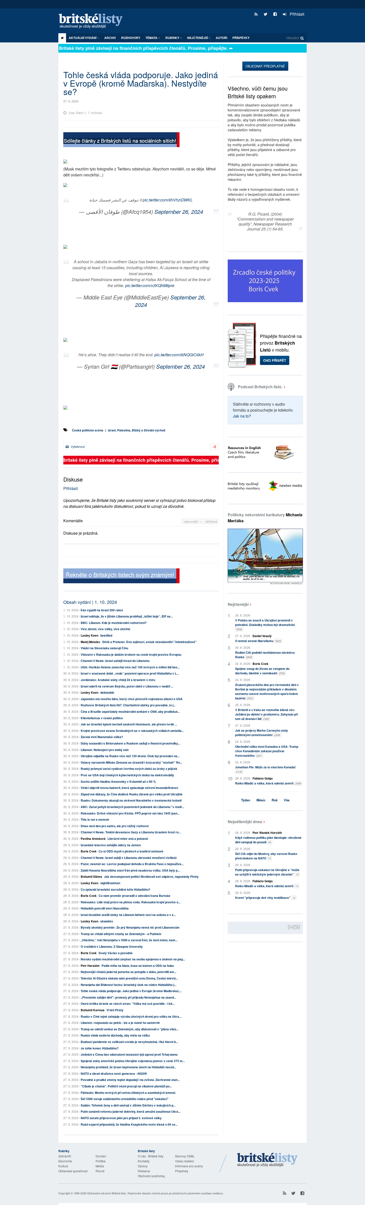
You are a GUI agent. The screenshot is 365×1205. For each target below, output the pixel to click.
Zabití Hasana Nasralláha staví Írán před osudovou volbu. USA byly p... (130, 870)
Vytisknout (77, 446)
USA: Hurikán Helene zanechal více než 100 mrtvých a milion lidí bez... (130, 667)
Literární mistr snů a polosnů (128, 838)
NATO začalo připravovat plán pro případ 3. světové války (121, 1118)
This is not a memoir (95, 819)
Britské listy (93, 21)
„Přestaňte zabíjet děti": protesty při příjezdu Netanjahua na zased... (128, 997)
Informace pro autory (189, 1166)
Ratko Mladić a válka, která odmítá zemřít (268, 783)
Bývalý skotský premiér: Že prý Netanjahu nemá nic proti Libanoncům (130, 927)
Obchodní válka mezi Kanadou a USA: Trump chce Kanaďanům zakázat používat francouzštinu (266, 751)
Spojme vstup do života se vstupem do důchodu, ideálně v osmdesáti (262, 670)
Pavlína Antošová (93, 838)
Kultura (63, 1166)
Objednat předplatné (265, 66)
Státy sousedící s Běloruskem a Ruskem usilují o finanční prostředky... (130, 743)
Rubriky (172, 37)
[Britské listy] (121, 140)
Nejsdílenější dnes (245, 821)
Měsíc (260, 800)
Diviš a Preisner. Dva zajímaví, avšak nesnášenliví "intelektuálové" (149, 642)
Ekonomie (65, 1161)
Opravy (142, 1166)
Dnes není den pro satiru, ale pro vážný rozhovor (115, 826)
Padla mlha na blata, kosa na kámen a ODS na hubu (138, 965)
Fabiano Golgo (263, 778)
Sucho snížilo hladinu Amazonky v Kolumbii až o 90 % (118, 781)
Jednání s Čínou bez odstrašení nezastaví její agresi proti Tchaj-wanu (129, 1054)
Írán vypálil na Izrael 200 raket (102, 610)
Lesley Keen (89, 635)
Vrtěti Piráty (115, 1010)
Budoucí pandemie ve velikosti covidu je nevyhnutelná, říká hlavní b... (129, 1042)
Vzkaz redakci (184, 1161)
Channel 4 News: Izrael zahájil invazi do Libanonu (115, 660)
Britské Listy (267, 1160)
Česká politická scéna (87, 430)
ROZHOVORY (130, 37)
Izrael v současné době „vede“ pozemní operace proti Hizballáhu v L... (130, 673)
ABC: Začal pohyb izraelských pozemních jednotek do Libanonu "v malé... (132, 807)
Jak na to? (242, 416)
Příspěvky (241, 37)
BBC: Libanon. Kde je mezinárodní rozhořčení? (113, 622)
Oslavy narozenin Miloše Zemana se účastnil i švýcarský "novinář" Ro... (131, 762)
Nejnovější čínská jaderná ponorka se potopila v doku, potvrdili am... (128, 972)
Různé (100, 1171)
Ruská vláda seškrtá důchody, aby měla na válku (115, 1035)
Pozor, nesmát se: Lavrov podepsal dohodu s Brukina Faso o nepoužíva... (132, 864)
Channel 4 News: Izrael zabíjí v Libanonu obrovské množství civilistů (129, 857)
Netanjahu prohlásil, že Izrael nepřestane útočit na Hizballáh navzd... (128, 1067)
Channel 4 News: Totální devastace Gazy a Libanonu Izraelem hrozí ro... (131, 832)
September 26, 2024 (178, 211)
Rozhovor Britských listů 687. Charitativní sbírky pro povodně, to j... (128, 705)
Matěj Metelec (90, 642)
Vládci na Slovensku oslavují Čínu (104, 648)
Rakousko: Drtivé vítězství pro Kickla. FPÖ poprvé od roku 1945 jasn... (130, 813)
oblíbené (211, 521)
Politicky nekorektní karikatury (265, 517)
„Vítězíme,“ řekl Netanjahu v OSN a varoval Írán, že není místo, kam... (129, 940)
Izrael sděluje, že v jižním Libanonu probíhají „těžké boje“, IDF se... (127, 616)
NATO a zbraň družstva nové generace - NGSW (114, 1073)
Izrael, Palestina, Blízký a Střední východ (136, 430)
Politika (101, 1161)
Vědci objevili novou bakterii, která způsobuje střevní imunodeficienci (129, 787)
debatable (107, 692)
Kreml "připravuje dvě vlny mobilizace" (265, 897)
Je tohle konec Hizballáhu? (99, 1048)
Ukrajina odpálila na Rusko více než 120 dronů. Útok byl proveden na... (130, 756)
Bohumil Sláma (91, 876)
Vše (287, 800)
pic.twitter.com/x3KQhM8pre (149, 285)
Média (100, 1166)
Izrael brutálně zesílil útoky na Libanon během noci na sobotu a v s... (128, 914)
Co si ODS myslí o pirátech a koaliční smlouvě (131, 851)
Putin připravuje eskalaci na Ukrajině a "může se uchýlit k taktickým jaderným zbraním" (267, 872)
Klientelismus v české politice (102, 718)
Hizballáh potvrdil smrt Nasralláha (105, 908)
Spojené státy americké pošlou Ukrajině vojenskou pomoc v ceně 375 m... (133, 1061)
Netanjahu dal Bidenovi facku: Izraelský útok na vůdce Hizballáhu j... (128, 984)
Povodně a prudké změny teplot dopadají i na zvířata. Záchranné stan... (130, 1079)
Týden (245, 800)
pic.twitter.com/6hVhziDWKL (168, 200)
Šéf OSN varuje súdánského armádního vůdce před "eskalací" (125, 1099)
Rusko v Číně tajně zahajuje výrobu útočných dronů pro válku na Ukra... (131, 1016)
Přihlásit (296, 14)
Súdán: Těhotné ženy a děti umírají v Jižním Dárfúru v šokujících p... (128, 1105)
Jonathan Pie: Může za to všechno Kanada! (265, 769)
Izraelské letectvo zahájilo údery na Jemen (111, 845)
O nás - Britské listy (150, 1156)
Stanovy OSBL (185, 1156)
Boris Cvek (89, 851)
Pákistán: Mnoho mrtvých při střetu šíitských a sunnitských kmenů (128, 1092)
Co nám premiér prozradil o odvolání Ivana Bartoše (134, 895)
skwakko (106, 921)
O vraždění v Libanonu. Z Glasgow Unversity (112, 946)
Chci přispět (274, 360)
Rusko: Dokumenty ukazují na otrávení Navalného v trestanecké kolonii (131, 800)
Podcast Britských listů (260, 387)
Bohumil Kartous (93, 1010)
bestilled (106, 635)
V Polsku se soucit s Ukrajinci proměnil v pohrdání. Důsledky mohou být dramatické (265, 624)
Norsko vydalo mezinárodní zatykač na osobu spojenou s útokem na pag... (133, 959)
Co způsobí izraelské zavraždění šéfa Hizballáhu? (115, 889)
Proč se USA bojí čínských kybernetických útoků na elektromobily (127, 775)
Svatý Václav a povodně (116, 953)
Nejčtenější (238, 604)
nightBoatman (110, 883)
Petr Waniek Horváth (267, 832)
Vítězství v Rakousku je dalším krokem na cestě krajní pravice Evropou (131, 654)
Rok (275, 800)
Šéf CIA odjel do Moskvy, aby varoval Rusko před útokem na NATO (266, 855)
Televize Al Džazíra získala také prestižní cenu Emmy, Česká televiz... (129, 978)
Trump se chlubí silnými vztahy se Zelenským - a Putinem (121, 934)
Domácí (101, 1156)
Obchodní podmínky (151, 1176)
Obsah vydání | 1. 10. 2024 (90, 602)
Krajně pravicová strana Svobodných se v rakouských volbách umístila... (132, 730)
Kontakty (143, 1161)
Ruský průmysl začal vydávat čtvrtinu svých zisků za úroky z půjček (129, 768)
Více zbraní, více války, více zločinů (105, 629)
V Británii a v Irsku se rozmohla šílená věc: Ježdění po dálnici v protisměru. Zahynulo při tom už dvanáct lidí (266, 714)
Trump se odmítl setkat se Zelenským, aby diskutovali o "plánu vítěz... (130, 1029)
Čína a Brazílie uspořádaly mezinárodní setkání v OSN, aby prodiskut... (130, 711)
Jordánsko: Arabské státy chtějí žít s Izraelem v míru (118, 680)
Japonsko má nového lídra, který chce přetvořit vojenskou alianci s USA (131, 699)
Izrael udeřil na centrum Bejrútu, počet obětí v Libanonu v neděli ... (127, 686)
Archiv (110, 37)
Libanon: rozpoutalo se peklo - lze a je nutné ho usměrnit (120, 1022)
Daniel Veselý (262, 636)
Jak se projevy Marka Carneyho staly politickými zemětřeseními (261, 732)
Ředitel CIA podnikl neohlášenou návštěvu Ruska (265, 654)
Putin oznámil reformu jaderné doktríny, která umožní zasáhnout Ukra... (131, 1111)
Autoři (221, 37)
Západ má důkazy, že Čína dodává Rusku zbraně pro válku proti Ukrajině (131, 794)
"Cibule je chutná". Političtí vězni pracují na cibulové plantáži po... (126, 1086)
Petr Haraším (90, 965)
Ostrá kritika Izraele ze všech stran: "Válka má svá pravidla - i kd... (127, 1003)
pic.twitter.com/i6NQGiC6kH (179, 355)
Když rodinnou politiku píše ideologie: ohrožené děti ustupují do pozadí (268, 839)
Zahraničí (64, 1156)
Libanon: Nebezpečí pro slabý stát (105, 750)
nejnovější (191, 521)
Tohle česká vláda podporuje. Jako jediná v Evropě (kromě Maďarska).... (131, 991)
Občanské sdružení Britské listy (106, 1193)
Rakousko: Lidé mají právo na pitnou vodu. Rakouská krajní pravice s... (131, 902)
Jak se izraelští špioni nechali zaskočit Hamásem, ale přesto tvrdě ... (129, 724)
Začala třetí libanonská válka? (102, 737)
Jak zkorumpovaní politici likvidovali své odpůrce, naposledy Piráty (151, 876)
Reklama (144, 1171)
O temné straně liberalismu (258, 641)
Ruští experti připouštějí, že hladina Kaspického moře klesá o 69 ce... (129, 1124)
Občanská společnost (72, 1171)
